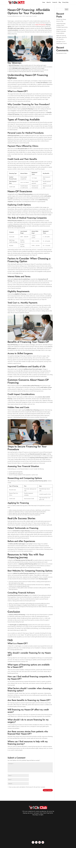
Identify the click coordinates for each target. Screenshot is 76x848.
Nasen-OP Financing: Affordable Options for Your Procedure (61, 37)
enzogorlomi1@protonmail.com (14, 16)
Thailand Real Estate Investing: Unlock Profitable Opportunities (62, 25)
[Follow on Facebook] (33, 842)
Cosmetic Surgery (28, 16)
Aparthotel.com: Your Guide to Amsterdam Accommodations (61, 31)
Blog (60, 2)
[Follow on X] (36, 842)
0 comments (34, 16)
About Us (49, 2)
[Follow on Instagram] (39, 842)
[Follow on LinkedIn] (43, 842)
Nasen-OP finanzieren (40, 24)
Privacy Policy (65, 2)
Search (66, 9)
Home (43, 2)
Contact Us (54, 2)
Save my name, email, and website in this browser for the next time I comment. (27, 787)
